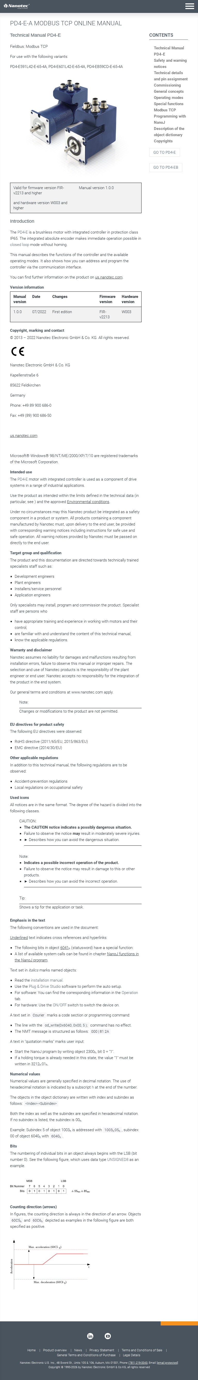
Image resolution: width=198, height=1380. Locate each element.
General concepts (169, 91)
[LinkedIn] (90, 1336)
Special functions (169, 104)
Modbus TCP (165, 110)
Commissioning (167, 85)
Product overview (55, 1350)
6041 (64, 947)
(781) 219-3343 (137, 1362)
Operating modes (168, 97)
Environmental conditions (88, 501)
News (78, 1350)
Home (31, 1350)
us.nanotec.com (108, 277)
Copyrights (163, 141)
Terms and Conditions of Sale (142, 1350)
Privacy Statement (101, 1350)
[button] (189, 6)
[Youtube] (108, 1336)
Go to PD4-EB (165, 167)
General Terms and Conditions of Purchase (86, 1355)
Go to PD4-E (164, 152)
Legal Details (131, 1355)
